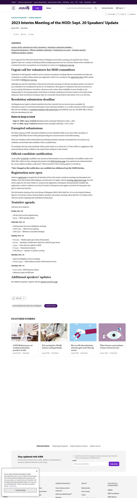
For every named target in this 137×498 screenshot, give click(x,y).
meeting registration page (76, 180)
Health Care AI (95, 446)
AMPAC (110, 490)
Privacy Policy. (13, 486)
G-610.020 (24, 158)
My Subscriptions (112, 14)
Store (72, 2)
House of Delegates (19, 18)
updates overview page (49, 282)
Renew (48, 8)
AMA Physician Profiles (54, 2)
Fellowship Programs (60, 446)
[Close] (37, 471)
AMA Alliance (112, 497)
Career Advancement (40, 2)
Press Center (86, 491)
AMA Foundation (113, 493)
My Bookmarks (133, 14)
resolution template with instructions (44, 110)
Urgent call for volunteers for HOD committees (28, 47)
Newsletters (87, 2)
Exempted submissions (19, 50)
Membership (86, 488)
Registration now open (62, 50)
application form (77, 77)
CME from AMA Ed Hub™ (25, 2)
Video (94, 2)
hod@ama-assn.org (66, 65)
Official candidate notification (41, 50)
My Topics (123, 14)
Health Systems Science (79, 446)
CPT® (76, 2)
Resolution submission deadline (60, 47)
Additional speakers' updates (22, 53)
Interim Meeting (35, 18)
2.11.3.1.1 (22, 133)
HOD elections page (58, 161)
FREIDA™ (14, 2)
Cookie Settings (20, 490)
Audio (81, 2)
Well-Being (66, 2)
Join (37, 8)
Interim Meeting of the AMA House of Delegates (27, 306)
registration (22, 177)
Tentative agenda (78, 50)
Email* (75, 460)
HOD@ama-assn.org (29, 80)
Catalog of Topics (51, 306)
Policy (84, 495)
